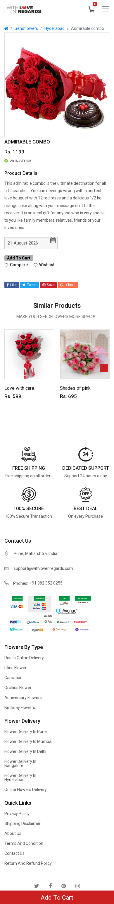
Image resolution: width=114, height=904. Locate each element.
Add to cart (18, 258)
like (13, 285)
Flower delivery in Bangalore (20, 763)
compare (19, 264)
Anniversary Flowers (23, 697)
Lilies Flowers (16, 668)
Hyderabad (54, 28)
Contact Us (14, 853)
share (70, 285)
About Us (12, 833)
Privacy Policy (17, 813)
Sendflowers (26, 28)
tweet (32, 285)
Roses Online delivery (24, 658)
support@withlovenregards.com (43, 568)
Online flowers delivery (25, 789)
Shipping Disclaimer (22, 823)
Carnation (13, 678)
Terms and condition (23, 843)
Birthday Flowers (19, 707)
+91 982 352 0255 (46, 583)
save (51, 285)
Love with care (19, 388)
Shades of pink (75, 388)
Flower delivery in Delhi (25, 751)
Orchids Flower (18, 688)
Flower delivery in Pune (25, 731)
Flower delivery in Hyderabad (20, 777)
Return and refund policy (28, 863)
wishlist (46, 264)
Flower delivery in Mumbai (28, 741)
